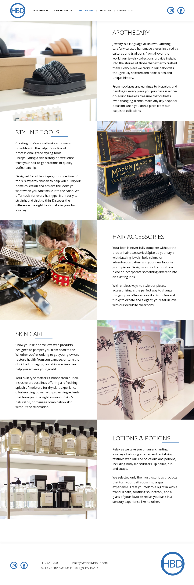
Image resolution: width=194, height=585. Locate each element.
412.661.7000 (50, 563)
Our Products (63, 10)
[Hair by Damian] (17, 10)
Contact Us (125, 10)
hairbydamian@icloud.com (90, 563)
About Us (105, 10)
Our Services (40, 10)
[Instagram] (170, 11)
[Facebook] (181, 11)
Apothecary (85, 10)
